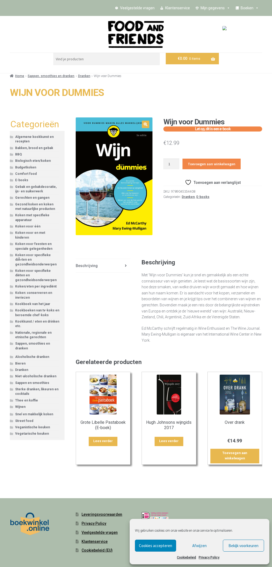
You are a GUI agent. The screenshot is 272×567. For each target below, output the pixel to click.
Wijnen (20, 407)
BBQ (18, 154)
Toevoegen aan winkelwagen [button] (234, 455)
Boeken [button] (247, 8)
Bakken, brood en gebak (34, 148)
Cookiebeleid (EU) (97, 550)
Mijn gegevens (213, 8)
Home (19, 76)
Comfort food (26, 174)
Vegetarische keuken (32, 433)
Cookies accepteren (155, 545)
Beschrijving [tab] (87, 266)
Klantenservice (177, 8)
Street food (24, 421)
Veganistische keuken (32, 427)
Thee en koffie (26, 400)
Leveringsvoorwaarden (102, 514)
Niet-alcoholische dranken (35, 376)
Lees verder (103, 441)
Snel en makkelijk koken (34, 414)
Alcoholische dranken (32, 357)
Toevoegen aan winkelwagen (211, 164)
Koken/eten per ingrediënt (36, 286)
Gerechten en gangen (32, 198)
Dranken (84, 76)
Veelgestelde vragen (137, 8)
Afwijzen (199, 545)
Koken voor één (27, 226)
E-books (202, 197)
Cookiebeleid (186, 557)
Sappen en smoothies (32, 383)
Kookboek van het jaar (32, 304)
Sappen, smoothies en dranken (51, 76)
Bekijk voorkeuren (243, 545)
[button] (145, 124)
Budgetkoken (25, 167)
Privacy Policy (209, 557)
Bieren (20, 363)
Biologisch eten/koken (33, 161)
